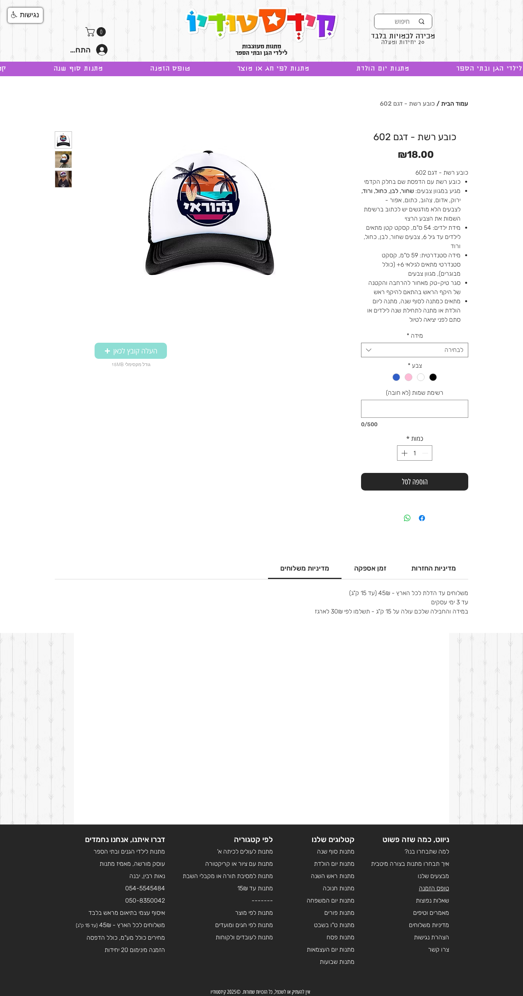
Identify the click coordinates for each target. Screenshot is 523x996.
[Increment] (403, 453)
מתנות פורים (339, 912)
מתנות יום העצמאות (331, 949)
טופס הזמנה (434, 888)
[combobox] (414, 350)
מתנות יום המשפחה (331, 900)
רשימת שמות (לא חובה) (414, 392)
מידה (415, 335)
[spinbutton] (414, 453)
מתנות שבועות (337, 961)
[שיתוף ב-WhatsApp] (407, 518)
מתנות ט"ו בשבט (334, 925)
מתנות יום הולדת (334, 863)
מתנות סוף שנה (336, 851)
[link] (304, 568)
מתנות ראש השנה (333, 876)
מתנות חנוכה (339, 888)
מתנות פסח (341, 937)
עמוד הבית (454, 103)
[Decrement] (425, 453)
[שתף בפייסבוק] (422, 518)
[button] (96, 31)
